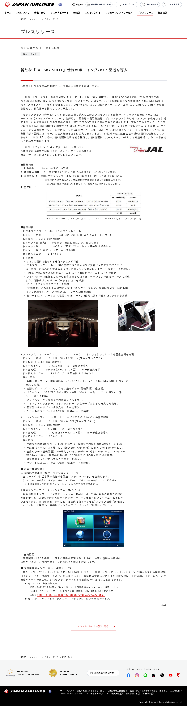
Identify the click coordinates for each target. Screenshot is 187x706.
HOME (24, 19)
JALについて (22, 12)
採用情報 (162, 12)
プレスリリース (145, 12)
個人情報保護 (131, 693)
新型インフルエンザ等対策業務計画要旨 (147, 690)
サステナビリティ (60, 12)
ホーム (7, 12)
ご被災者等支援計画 (116, 690)
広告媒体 (147, 693)
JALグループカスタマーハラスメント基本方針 (80, 693)
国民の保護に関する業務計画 (89, 690)
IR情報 (76, 12)
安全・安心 (40, 12)
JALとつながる (93, 12)
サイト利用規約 (113, 693)
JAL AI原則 (175, 690)
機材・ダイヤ (53, 657)
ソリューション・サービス (119, 12)
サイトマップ (66, 690)
